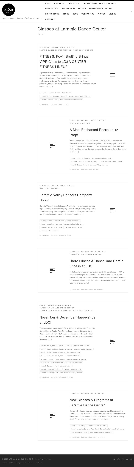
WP (12, 463)
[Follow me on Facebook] (118, 459)
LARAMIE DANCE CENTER (21, 459)
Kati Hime (45, 104)
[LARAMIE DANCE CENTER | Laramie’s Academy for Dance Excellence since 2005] (8, 9)
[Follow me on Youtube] (127, 459)
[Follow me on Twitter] (114, 459)
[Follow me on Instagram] (122, 459)
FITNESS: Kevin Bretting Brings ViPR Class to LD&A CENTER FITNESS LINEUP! (64, 61)
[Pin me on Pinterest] (131, 459)
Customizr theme (36, 463)
